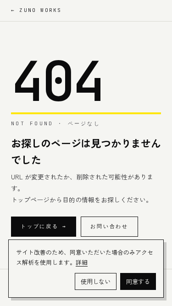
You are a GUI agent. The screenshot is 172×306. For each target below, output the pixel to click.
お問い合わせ (109, 226)
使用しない (96, 281)
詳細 (82, 262)
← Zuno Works (36, 10)
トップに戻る (44, 226)
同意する (138, 281)
